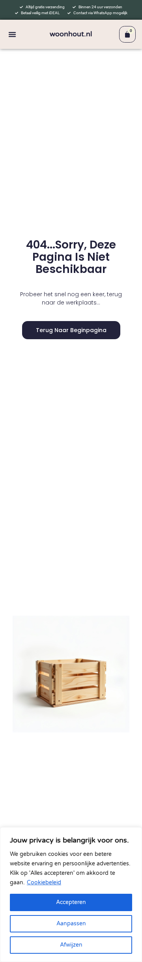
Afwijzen (71, 944)
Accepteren (71, 902)
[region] (71, 894)
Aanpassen (71, 923)
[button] (12, 34)
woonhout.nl (71, 34)
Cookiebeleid (44, 882)
